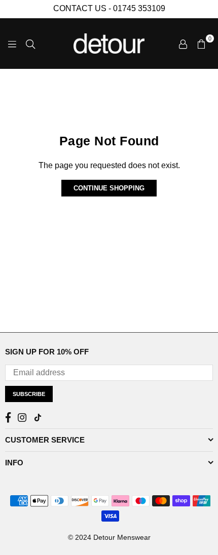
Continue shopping (109, 188)
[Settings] (183, 43)
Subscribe (29, 394)
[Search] (30, 43)
